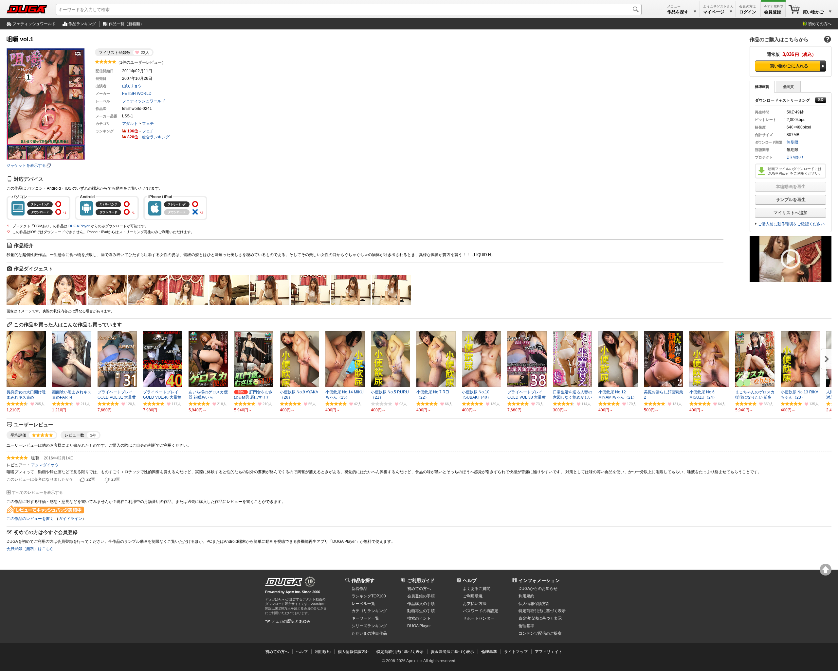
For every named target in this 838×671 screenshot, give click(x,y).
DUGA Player (79, 226)
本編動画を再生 (791, 186)
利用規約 (526, 596)
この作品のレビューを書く (30, 518)
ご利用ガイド (421, 580)
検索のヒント (419, 618)
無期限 (792, 142)
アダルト (130, 123)
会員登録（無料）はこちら (30, 548)
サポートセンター (478, 618)
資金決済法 (540, 618)
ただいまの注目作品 (369, 633)
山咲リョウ (132, 86)
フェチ (148, 123)
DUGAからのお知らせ (538, 588)
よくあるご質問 (476, 588)
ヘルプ (470, 580)
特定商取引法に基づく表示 (400, 651)
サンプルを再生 (791, 199)
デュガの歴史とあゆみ (291, 621)
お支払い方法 (474, 603)
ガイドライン (70, 518)
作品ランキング (82, 24)
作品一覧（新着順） (126, 24)
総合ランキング (156, 137)
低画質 (788, 87)
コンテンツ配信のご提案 (540, 633)
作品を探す (363, 580)
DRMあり (795, 157)
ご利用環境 (473, 596)
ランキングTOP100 (369, 596)
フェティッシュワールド (34, 24)
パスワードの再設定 (480, 611)
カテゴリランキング (369, 611)
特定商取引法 (542, 611)
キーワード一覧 (365, 618)
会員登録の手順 (421, 596)
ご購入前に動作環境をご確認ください (791, 224)
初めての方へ (819, 24)
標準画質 (762, 87)
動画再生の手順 (421, 611)
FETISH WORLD (137, 93)
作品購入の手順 (421, 603)
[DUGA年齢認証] (283, 582)
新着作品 (359, 588)
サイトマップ (516, 651)
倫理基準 (526, 626)
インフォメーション (539, 580)
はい (82, 480)
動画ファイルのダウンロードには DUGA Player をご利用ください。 (795, 171)
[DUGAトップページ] (27, 9)
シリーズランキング (369, 626)
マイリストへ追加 (791, 212)
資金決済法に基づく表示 (452, 651)
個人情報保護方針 (534, 603)
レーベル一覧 (363, 603)
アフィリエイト (548, 651)
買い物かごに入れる (789, 65)
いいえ (107, 480)
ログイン (747, 11)
